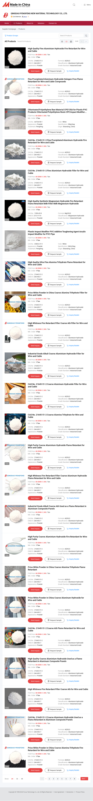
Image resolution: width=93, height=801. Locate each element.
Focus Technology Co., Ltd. (31, 792)
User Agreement (59, 792)
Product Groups (12, 35)
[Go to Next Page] (86, 41)
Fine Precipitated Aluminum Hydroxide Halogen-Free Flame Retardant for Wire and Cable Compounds (55, 80)
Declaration (69, 792)
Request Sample (55, 71)
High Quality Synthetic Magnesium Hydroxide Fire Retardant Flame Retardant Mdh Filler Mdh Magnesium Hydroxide (55, 202)
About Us (30, 23)
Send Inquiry (35, 71)
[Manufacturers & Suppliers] (16, 4)
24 (12, 779)
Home (7, 23)
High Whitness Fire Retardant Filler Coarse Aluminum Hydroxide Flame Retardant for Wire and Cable (57, 477)
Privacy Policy (80, 792)
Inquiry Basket (74, 71)
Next (83, 779)
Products (19, 23)
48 (22, 779)
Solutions (41, 23)
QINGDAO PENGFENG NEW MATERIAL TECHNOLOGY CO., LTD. (39, 13)
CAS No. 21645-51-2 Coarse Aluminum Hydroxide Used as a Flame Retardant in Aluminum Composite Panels (55, 718)
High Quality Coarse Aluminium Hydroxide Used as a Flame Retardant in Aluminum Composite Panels (55, 660)
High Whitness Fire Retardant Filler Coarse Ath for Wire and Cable (58, 689)
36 (17, 779)
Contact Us (53, 23)
